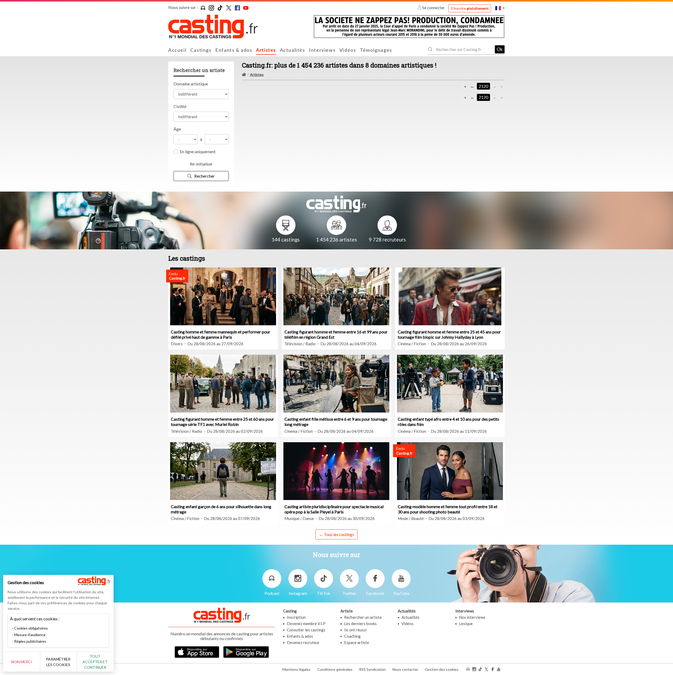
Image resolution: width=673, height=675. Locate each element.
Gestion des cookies (441, 669)
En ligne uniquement (198, 151)
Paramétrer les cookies (58, 662)
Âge (177, 128)
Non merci (21, 661)
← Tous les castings (336, 534)
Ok (500, 49)
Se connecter (433, 7)
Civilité (180, 106)
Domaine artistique (191, 83)
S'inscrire (470, 8)
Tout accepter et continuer (95, 661)
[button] (500, 8)
